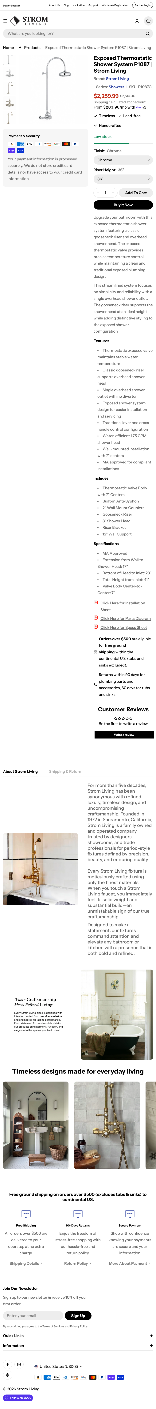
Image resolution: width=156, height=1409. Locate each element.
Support (93, 5)
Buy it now (123, 205)
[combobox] (78, 33)
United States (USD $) (59, 1366)
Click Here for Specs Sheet (123, 627)
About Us (54, 5)
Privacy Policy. (79, 1326)
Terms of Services (53, 1326)
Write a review (124, 735)
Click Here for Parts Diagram (125, 618)
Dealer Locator (11, 5)
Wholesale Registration (115, 5)
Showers (116, 87)
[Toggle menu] (5, 21)
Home (8, 47)
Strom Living (117, 78)
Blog (66, 5)
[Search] (147, 33)
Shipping (101, 102)
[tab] (20, 772)
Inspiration (78, 5)
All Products (30, 47)
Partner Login (142, 5)
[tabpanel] (78, 869)
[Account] (137, 21)
